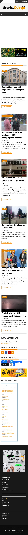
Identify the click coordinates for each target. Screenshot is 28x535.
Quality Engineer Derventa (7, 436)
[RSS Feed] (2, 352)
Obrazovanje (11, 251)
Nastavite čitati (7, 106)
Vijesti (4, 70)
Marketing (11, 528)
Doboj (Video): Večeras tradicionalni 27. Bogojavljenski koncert (11, 135)
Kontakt (5, 528)
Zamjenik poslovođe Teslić (7, 429)
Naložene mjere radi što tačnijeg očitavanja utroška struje (13, 180)
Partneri (5, 530)
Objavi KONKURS (12, 530)
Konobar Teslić (5, 406)
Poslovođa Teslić (5, 409)
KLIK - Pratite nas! (5, 343)
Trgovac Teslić (4, 419)
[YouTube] (9, 352)
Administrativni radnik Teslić (7, 426)
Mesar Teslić (4, 416)
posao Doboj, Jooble (5, 385)
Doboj (4, 115)
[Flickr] (12, 352)
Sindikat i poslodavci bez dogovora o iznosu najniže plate (12, 90)
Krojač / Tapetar (5, 396)
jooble (3, 439)
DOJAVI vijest (20, 530)
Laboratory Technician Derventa (8, 433)
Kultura (10, 115)
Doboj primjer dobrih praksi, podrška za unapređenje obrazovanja (13, 270)
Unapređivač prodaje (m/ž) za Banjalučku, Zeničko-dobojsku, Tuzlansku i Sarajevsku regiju (7, 391)
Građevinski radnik (5, 399)
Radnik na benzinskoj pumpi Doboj (8, 386)
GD (2, 94)
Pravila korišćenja (19, 528)
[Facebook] (6, 352)
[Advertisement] (14, 31)
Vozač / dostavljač (5, 423)
